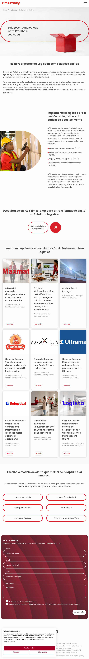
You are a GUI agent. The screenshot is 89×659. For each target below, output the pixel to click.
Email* (8, 560)
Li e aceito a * (23, 601)
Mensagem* (10, 583)
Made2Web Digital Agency (74, 656)
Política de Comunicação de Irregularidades (63, 652)
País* (7, 572)
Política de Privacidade (27, 601)
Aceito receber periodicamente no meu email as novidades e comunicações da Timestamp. (44, 604)
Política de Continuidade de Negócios (68, 650)
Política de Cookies (71, 644)
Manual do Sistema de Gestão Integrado (68, 646)
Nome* (8, 548)
